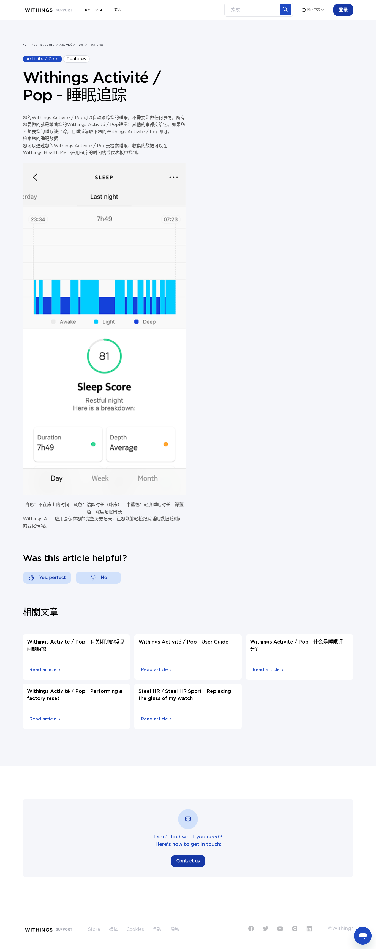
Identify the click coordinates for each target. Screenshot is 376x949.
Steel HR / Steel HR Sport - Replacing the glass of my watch (184, 695)
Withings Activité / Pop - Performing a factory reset (74, 695)
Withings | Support (38, 44)
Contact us (188, 861)
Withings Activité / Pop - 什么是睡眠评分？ (296, 646)
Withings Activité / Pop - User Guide (183, 642)
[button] (343, 10)
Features (96, 44)
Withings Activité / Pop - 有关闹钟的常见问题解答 (76, 646)
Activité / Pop (71, 44)
